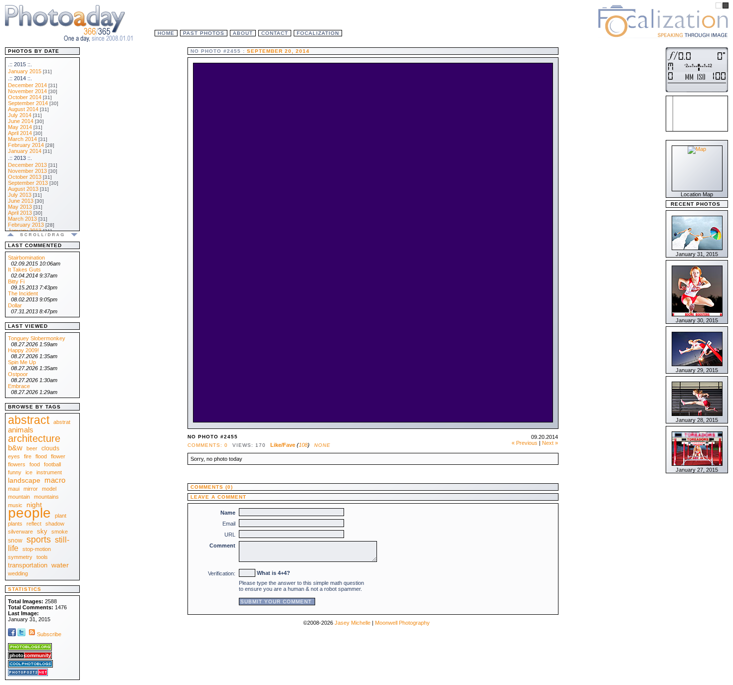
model (49, 489)
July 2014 (19, 115)
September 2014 (28, 103)
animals (20, 429)
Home (166, 33)
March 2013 (22, 219)
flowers (16, 464)
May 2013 (20, 207)
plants (15, 524)
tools (42, 557)
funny (14, 472)
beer (31, 448)
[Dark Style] (726, 5)
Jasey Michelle (352, 623)
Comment (222, 545)
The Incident (23, 293)
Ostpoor (18, 374)
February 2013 (26, 225)
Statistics (24, 589)
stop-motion (36, 549)
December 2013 (27, 165)
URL (229, 535)
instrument (49, 472)
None (322, 445)
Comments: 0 (207, 445)
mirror (30, 489)
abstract (28, 419)
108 (303, 445)
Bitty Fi (16, 281)
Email (228, 524)
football (52, 464)
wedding (18, 573)
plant (60, 516)
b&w (15, 447)
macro (54, 480)
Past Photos (203, 33)
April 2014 (20, 133)
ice (28, 472)
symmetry (20, 557)
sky (42, 531)
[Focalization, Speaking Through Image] (663, 19)
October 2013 (24, 177)
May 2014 (20, 127)
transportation (27, 565)
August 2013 (23, 189)
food (34, 464)
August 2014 (23, 109)
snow (15, 540)
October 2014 (24, 97)
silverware (20, 532)
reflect (33, 524)
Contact (274, 33)
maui (13, 489)
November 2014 (27, 91)
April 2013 (20, 213)
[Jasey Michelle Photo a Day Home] (69, 22)
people (29, 513)
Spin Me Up (22, 362)
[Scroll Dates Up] (10, 236)
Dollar (15, 305)
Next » (550, 443)
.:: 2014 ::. (20, 78)
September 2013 (28, 183)
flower (58, 456)
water (60, 565)
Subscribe (49, 634)
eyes (14, 456)
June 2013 (20, 201)
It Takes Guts (24, 270)
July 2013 (19, 195)
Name (227, 513)
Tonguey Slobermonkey (36, 338)
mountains (46, 497)
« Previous (525, 443)
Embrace (19, 386)
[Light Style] (719, 5)
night (34, 505)
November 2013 (27, 171)
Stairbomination (26, 258)
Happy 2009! (23, 350)
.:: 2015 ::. (20, 64)
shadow (54, 524)
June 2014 (20, 121)
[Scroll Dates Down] (74, 236)
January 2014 (24, 151)
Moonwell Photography (402, 623)
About (243, 33)
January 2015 (24, 71)
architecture (34, 438)
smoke (59, 532)
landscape (24, 480)
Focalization (318, 33)
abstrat (61, 422)
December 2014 (27, 85)
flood (41, 456)
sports (38, 540)
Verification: (221, 573)
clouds (50, 448)
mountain (19, 497)
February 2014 (26, 145)
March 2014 (22, 139)
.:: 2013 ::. (20, 158)
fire (27, 456)
